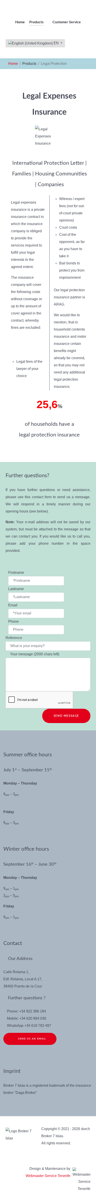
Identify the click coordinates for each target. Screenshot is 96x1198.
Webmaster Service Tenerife (48, 1176)
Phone (13, 621)
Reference (14, 638)
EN (56, 43)
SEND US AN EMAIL (31, 1039)
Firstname (16, 572)
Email (13, 605)
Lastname (16, 589)
